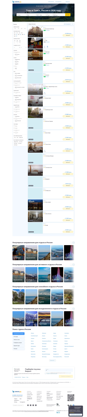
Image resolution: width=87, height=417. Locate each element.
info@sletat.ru (16, 400)
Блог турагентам (59, 396)
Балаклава (44, 343)
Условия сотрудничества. (28, 411)
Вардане (66, 351)
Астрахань (55, 341)
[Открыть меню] (71, 2)
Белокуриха (33, 346)
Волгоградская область (57, 356)
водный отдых (17, 345)
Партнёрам (58, 397)
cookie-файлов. (71, 412)
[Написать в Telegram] (63, 2)
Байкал (32, 343)
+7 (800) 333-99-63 (17, 377)
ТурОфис (48, 395)
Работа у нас (39, 396)
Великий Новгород (46, 354)
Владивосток (56, 354)
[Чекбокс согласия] (45, 373)
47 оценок (47, 65)
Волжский (67, 356)
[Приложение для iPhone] (68, 405)
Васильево (33, 354)
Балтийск (55, 343)
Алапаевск (67, 333)
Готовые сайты (49, 399)
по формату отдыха (18, 342)
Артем (54, 338)
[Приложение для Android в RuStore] (73, 405)
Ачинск (66, 341)
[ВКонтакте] (31, 405)
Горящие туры (30, 394)
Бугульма (33, 351)
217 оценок (47, 30)
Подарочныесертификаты (29, 398)
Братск (66, 348)
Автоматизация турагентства (50, 398)
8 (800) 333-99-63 (51, 1)
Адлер (54, 333)
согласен (48, 372)
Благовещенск (45, 348)
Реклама (58, 399)
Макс (27, 377)
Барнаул (66, 343)
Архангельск (67, 338)
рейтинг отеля (17, 339)
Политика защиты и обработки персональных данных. (40, 411)
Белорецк (44, 346)
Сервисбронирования (50, 393)
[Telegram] (28, 405)
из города (16, 336)
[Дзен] (36, 405)
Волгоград (44, 356)
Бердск (54, 346)
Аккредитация (39, 401)
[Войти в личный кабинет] (74, 2)
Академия (58, 394)
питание (15, 348)
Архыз (32, 341)
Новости (38, 394)
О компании (39, 392)
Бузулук (43, 351)
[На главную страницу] (17, 2)
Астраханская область (46, 341)
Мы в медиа (39, 397)
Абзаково (44, 333)
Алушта (54, 335)
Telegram (23, 377)
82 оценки (47, 53)
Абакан (32, 333)
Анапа (66, 335)
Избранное (68, 1)
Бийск (32, 348)
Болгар (54, 348)
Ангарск (32, 338)
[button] (21, 15)
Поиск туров (29, 392)
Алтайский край (34, 335)
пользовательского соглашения (44, 410)
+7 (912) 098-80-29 (58, 1)
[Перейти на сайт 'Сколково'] (58, 405)
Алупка (43, 335)
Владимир (33, 356)
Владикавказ (67, 354)
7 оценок (47, 76)
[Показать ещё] (73, 243)
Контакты (38, 399)
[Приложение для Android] (71, 405)
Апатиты (44, 338)
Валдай (54, 351)
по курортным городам (18, 333)
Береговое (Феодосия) (69, 346)
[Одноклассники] (33, 405)
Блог (28, 400)
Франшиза (58, 392)
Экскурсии (29, 396)
